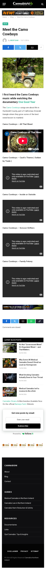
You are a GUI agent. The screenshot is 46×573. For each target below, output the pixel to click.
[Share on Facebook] (8, 47)
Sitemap (35, 551)
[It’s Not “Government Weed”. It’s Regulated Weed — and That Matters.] (10, 348)
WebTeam (14, 40)
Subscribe (23, 426)
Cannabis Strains (10, 401)
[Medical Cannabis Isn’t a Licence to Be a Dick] (10, 392)
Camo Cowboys (13, 107)
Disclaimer (12, 551)
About (6, 472)
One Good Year (26, 102)
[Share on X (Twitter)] (20, 47)
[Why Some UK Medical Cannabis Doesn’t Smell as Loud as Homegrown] (10, 363)
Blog (5, 23)
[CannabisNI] (23, 4)
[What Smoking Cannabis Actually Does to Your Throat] (10, 378)
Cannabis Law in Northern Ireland (17, 503)
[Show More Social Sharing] (41, 47)
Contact (7, 481)
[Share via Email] (32, 47)
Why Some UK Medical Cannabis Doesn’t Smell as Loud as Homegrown (30, 362)
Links (6, 530)
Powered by (17, 434)
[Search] (42, 4)
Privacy (24, 551)
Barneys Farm (20, 404)
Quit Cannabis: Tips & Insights (16, 534)
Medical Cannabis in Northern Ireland (19, 498)
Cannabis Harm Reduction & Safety (18, 508)
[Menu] (4, 4)
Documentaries (10, 525)
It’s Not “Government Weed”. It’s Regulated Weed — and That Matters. (30, 347)
